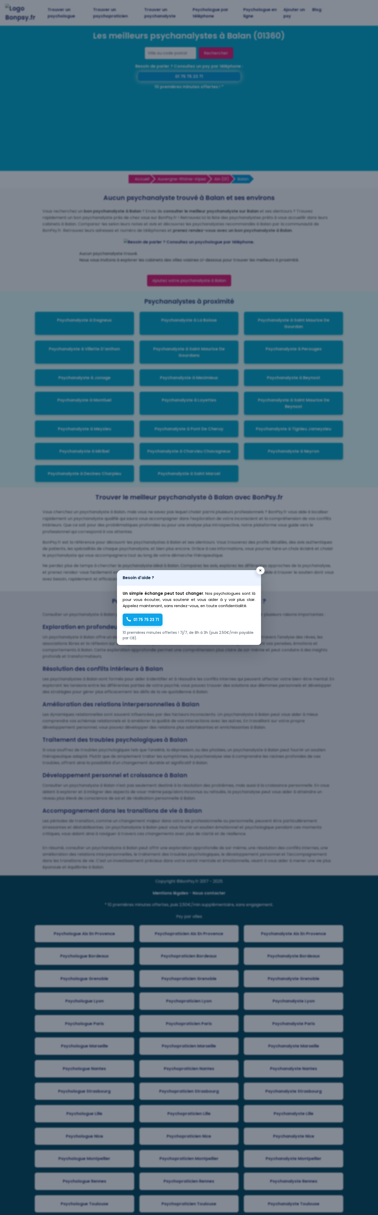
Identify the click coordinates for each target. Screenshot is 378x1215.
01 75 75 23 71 (146, 619)
